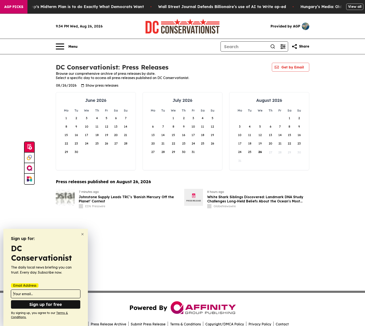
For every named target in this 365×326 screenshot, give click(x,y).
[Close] (82, 234)
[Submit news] (29, 147)
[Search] (273, 46)
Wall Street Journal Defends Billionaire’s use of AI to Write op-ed (222, 6)
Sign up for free (45, 304)
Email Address (24, 285)
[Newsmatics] (29, 179)
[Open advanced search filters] (283, 46)
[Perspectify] (29, 158)
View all (354, 6)
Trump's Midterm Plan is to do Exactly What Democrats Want (84, 6)
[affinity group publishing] (29, 168)
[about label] (81, 206)
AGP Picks (13, 7)
